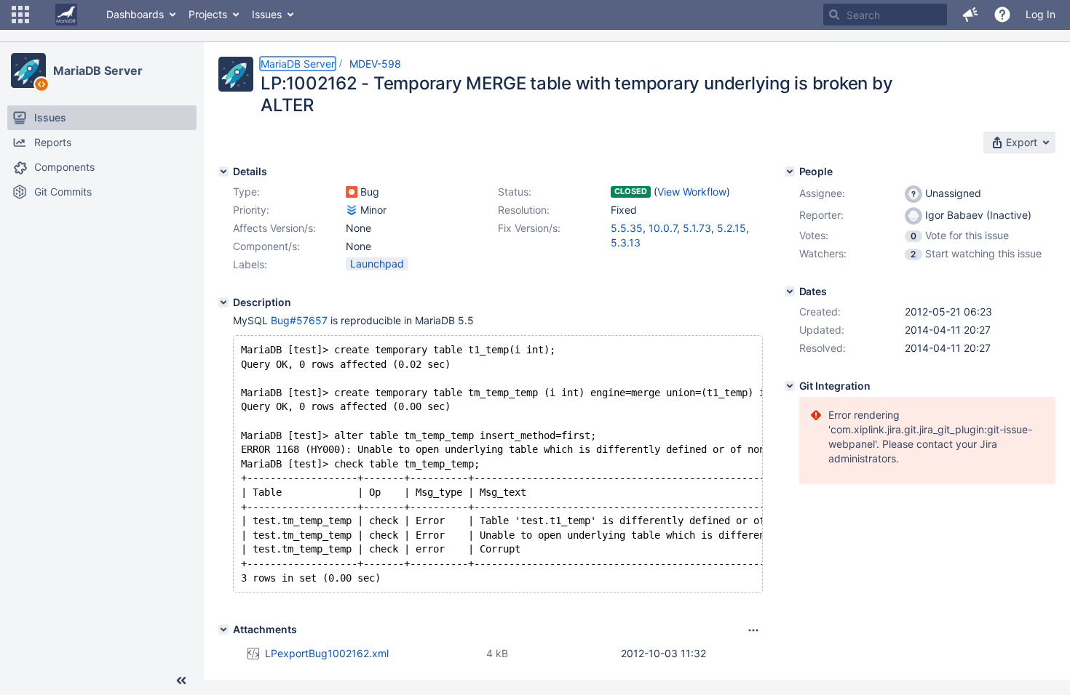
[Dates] (790, 291)
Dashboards (135, 14)
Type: (246, 191)
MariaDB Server (98, 70)
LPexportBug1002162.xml (327, 653)
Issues (267, 14)
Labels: (250, 264)
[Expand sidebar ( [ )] (181, 680)
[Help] (1002, 14)
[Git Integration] (790, 386)
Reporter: (821, 215)
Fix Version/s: (529, 228)
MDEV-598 (375, 63)
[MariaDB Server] (28, 70)
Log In (1040, 14)
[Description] (223, 302)
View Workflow (691, 191)
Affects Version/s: (274, 228)
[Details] (223, 171)
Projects (208, 14)
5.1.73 (697, 228)
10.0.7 (663, 228)
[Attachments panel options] (753, 630)
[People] (790, 171)
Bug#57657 (299, 320)
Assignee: (822, 193)
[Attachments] (223, 629)
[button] (20, 14)
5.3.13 (626, 242)
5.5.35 (627, 228)
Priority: (251, 210)
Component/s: (266, 246)
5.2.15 (731, 228)
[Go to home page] (66, 14)
